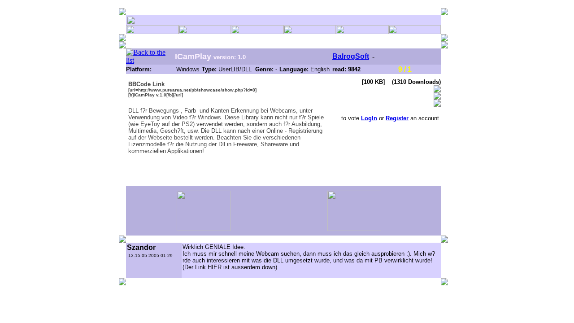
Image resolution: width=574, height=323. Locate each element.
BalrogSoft (350, 56)
